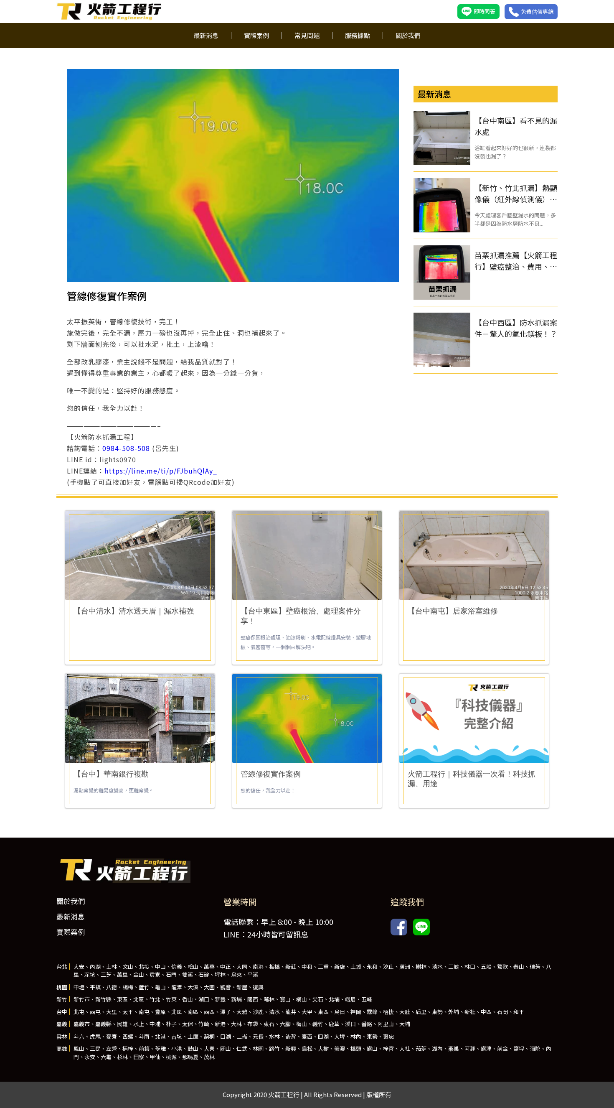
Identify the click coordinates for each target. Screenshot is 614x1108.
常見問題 (307, 35)
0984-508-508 (126, 448)
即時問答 (484, 11)
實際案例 (256, 35)
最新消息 (205, 35)
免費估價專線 (537, 11)
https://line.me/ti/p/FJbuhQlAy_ (160, 471)
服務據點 (357, 35)
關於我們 (408, 35)
